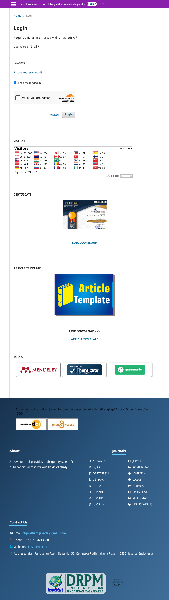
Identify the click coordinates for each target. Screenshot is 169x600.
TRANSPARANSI (143, 504)
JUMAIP (98, 498)
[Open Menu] (13, 4)
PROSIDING (140, 492)
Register (54, 115)
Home (17, 15)
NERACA (138, 486)
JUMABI (98, 492)
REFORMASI (140, 498)
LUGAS (136, 479)
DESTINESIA (101, 473)
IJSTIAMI (98, 479)
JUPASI (136, 461)
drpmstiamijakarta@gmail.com (44, 533)
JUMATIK (98, 504)
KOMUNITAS (140, 467)
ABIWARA (99, 461)
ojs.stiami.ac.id (37, 547)
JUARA (97, 486)
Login (69, 114)
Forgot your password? (28, 72)
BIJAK (96, 467)
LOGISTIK (138, 473)
